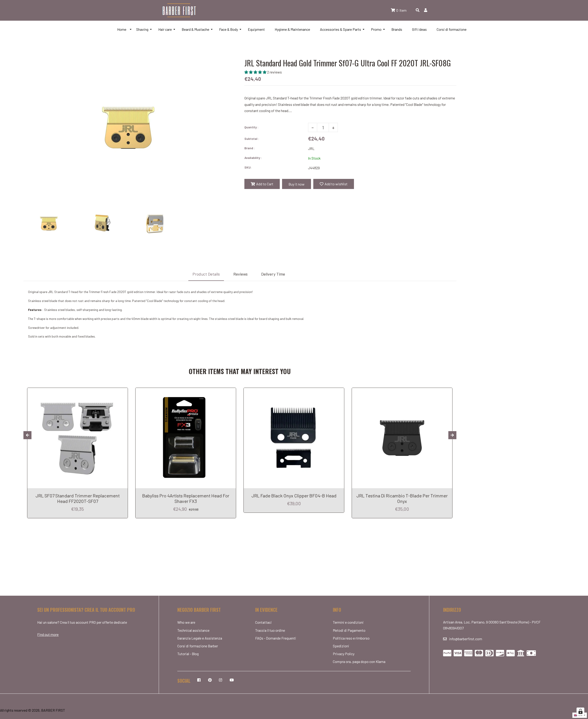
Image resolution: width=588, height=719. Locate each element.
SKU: (248, 167)
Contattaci (263, 622)
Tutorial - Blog (188, 653)
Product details (206, 273)
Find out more (48, 634)
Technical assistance (193, 630)
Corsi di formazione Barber (197, 646)
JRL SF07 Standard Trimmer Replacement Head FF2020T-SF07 (78, 498)
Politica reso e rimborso (351, 638)
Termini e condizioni (348, 622)
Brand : (249, 148)
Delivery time (273, 273)
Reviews (240, 273)
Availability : (253, 158)
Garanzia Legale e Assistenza (199, 638)
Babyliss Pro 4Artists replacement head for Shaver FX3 (185, 498)
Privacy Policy (343, 653)
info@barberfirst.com (465, 639)
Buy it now (296, 184)
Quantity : (251, 127)
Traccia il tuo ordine (270, 630)
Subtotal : (251, 139)
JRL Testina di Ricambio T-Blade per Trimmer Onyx (402, 498)
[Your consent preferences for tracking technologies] (580, 711)
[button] (255, 72)
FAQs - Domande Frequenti (275, 638)
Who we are (186, 622)
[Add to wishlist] (123, 392)
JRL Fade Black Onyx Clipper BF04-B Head (294, 495)
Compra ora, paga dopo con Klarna (359, 661)
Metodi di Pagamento (349, 630)
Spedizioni (341, 646)
